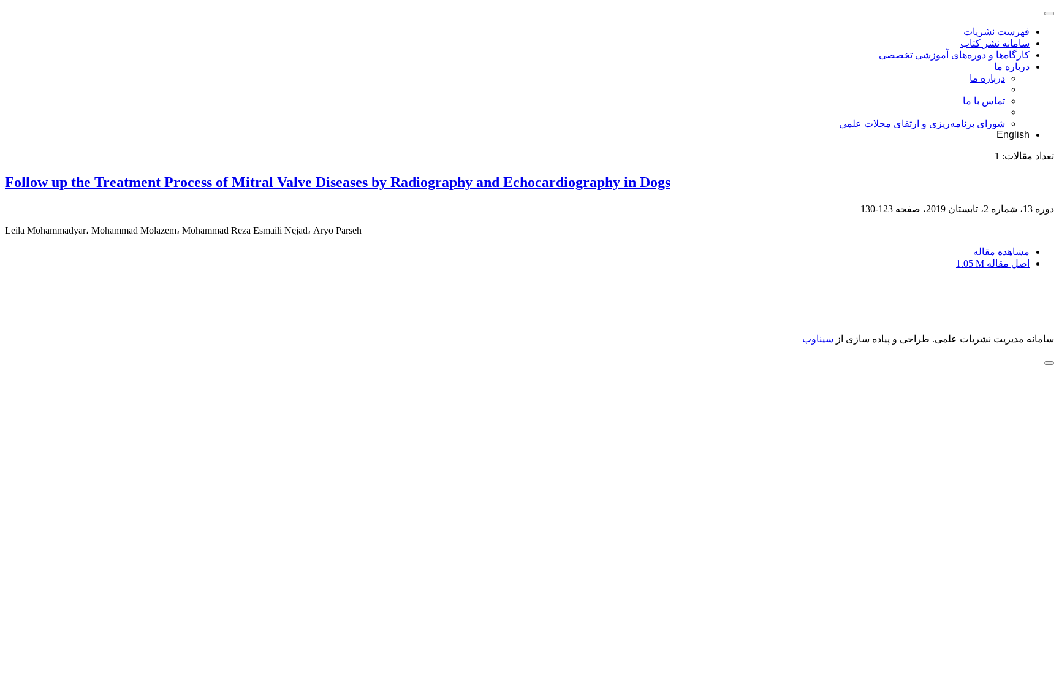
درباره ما (1012, 66)
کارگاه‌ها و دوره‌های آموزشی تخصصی (954, 55)
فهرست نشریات (996, 31)
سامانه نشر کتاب (995, 43)
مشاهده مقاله (1001, 252)
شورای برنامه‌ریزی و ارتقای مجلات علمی (922, 123)
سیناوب (817, 339)
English (1013, 134)
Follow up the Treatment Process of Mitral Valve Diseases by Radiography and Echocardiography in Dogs (337, 182)
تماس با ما (984, 101)
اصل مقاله (993, 263)
